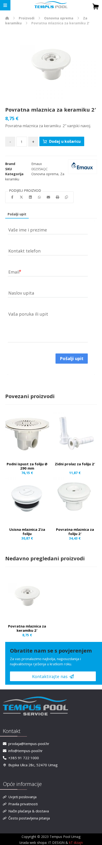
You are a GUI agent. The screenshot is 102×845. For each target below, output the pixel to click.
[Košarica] (95, 6)
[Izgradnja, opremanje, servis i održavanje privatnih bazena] (51, 5)
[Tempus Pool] (7, 18)
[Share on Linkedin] (30, 197)
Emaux (36, 163)
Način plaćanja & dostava (28, 811)
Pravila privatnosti (23, 803)
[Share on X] (21, 197)
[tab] (17, 214)
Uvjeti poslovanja (22, 796)
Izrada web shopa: (33, 842)
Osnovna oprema (44, 174)
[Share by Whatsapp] (39, 197)
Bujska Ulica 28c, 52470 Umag (33, 764)
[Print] (57, 197)
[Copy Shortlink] (66, 197)
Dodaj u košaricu (65, 141)
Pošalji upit (17, 214)
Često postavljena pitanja (29, 818)
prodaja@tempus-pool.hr (28, 743)
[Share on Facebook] (12, 197)
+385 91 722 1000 (23, 757)
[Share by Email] (48, 197)
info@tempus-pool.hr (25, 750)
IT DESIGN (56, 842)
